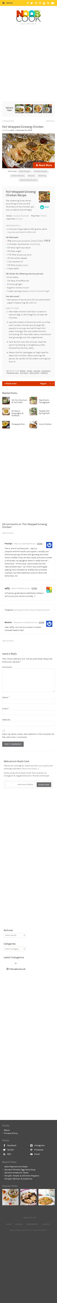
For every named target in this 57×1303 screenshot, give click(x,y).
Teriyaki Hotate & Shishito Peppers (21, 1175)
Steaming (42, 176)
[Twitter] (32, 3)
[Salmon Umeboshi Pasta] (38, 109)
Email (6, 708)
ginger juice (22, 265)
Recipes (31, 176)
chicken (23, 371)
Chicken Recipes (40, 171)
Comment (7, 667)
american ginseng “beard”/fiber (27, 240)
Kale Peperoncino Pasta (15, 1166)
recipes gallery (44, 765)
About (7, 1130)
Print (46, 207)
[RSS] (48, 3)
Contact (46, 1224)
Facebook (11, 1145)
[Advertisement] (30, 31)
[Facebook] (27, 3)
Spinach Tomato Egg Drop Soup (19, 1169)
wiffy (7, 588)
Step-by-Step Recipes (28, 180)
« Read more (10, 383)
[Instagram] (36, 3)
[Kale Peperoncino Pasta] (19, 109)
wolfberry (44, 373)
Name (6, 697)
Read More (45, 165)
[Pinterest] (40, 3)
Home (8, 1224)
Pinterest (38, 1149)
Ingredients (32, 1224)
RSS (9, 1154)
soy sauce (24, 373)
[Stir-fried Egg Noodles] (46, 1197)
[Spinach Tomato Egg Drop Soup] (28, 109)
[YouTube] (44, 3)
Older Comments (8, 533)
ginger (29, 371)
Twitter (10, 1149)
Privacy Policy (11, 1133)
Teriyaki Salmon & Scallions (18, 1178)
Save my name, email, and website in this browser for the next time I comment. (28, 735)
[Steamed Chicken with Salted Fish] (28, 1197)
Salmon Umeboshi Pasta (16, 1172)
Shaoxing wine (24, 254)
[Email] (53, 3)
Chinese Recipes (17, 176)
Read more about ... (30, 768)
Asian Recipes (24, 171)
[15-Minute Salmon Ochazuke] (47, 109)
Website (6, 719)
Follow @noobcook (17, 969)
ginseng (37, 371)
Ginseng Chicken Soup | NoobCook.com (32, 610)
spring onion (34, 373)
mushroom (46, 371)
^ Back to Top (29, 1218)
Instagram (39, 1145)
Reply (39, 544)
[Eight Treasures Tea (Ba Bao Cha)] (10, 1197)
